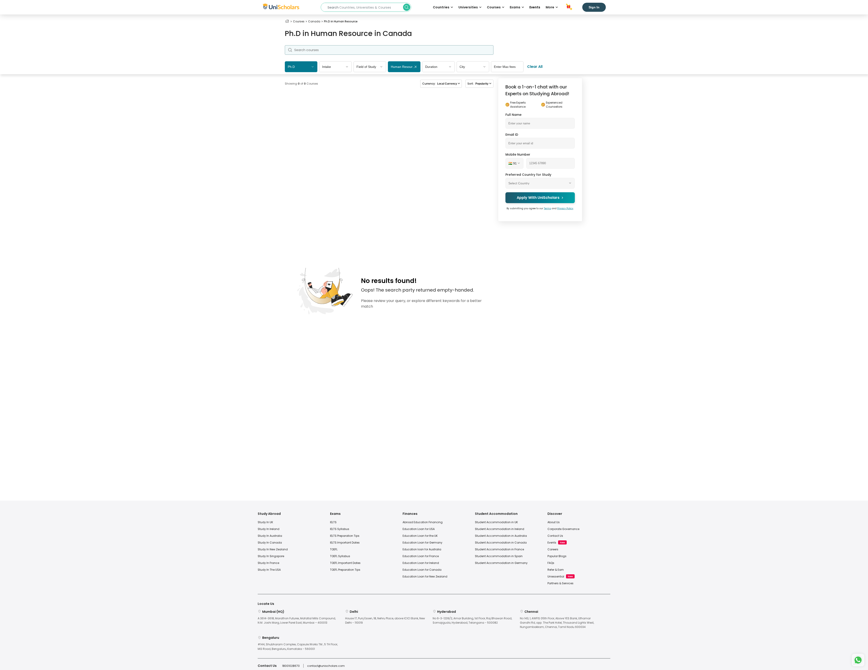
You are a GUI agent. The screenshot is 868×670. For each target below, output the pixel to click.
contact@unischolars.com (326, 666)
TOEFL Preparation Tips (345, 570)
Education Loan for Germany (422, 542)
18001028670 (291, 666)
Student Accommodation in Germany (501, 563)
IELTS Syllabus (339, 529)
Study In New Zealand (273, 549)
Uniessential (555, 576)
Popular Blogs (556, 556)
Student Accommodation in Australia (501, 536)
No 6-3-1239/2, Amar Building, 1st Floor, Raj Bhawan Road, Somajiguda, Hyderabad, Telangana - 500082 (472, 620)
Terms (547, 208)
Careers (552, 549)
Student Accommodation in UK (496, 522)
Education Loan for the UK (420, 536)
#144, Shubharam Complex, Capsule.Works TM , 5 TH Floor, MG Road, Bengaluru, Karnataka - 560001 (298, 646)
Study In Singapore (271, 556)
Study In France (268, 563)
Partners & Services (560, 583)
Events (534, 7)
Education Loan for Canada (422, 570)
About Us (553, 522)
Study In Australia (270, 536)
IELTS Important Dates (345, 542)
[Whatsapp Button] (858, 660)
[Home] (287, 21)
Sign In (594, 7)
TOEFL (333, 549)
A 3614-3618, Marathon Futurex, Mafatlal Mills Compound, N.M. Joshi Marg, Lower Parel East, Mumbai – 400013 (297, 620)
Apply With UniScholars (538, 197)
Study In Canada (270, 542)
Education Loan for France (421, 556)
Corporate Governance (563, 529)
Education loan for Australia (422, 549)
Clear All (534, 66)
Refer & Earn (555, 570)
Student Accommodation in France (499, 549)
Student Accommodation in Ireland (499, 529)
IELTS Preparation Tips (344, 536)
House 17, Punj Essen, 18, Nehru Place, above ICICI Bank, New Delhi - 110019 (385, 620)
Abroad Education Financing (423, 522)
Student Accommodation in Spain (499, 556)
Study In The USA (269, 570)
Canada (314, 21)
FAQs (550, 563)
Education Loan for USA (419, 529)
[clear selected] (415, 67)
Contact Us (555, 536)
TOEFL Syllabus (340, 556)
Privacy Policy (565, 208)
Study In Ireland (268, 529)
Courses (298, 21)
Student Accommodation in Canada (501, 542)
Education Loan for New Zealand (425, 576)
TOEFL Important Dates (345, 563)
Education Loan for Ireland (421, 563)
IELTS (333, 522)
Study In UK (265, 522)
